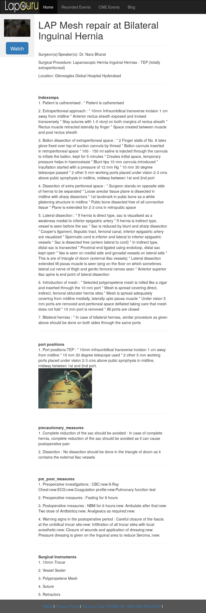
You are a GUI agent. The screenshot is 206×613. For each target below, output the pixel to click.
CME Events (109, 7)
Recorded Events (76, 7)
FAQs (48, 606)
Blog (131, 7)
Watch (17, 48)
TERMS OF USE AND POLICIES (133, 606)
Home (48, 7)
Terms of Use (93, 606)
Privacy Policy (67, 606)
